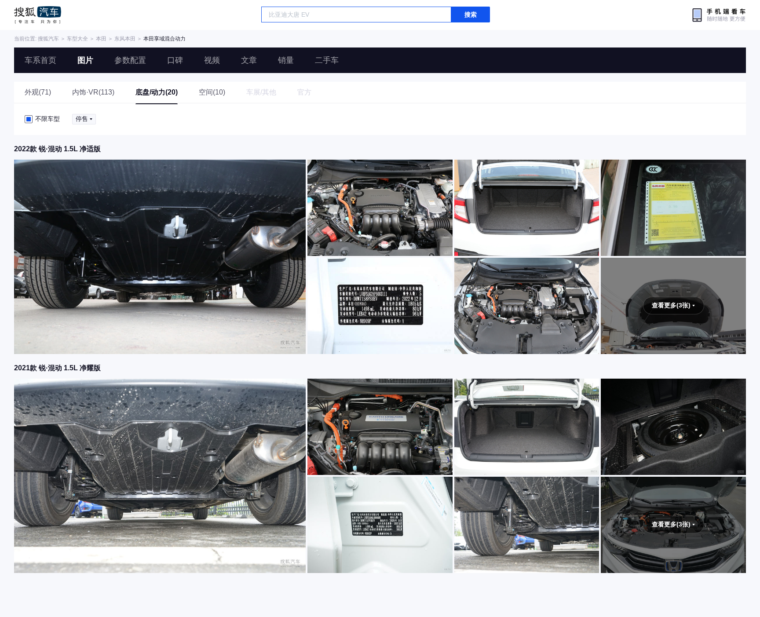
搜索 (470, 14)
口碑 (175, 60)
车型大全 (77, 39)
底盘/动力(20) (156, 92)
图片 (85, 60)
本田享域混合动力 (164, 39)
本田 (101, 39)
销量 (286, 60)
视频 (212, 60)
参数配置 (130, 60)
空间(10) (212, 92)
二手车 (327, 60)
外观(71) (38, 92)
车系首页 (40, 60)
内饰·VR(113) (93, 92)
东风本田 (124, 39)
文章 (249, 60)
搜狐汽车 (37, 15)
